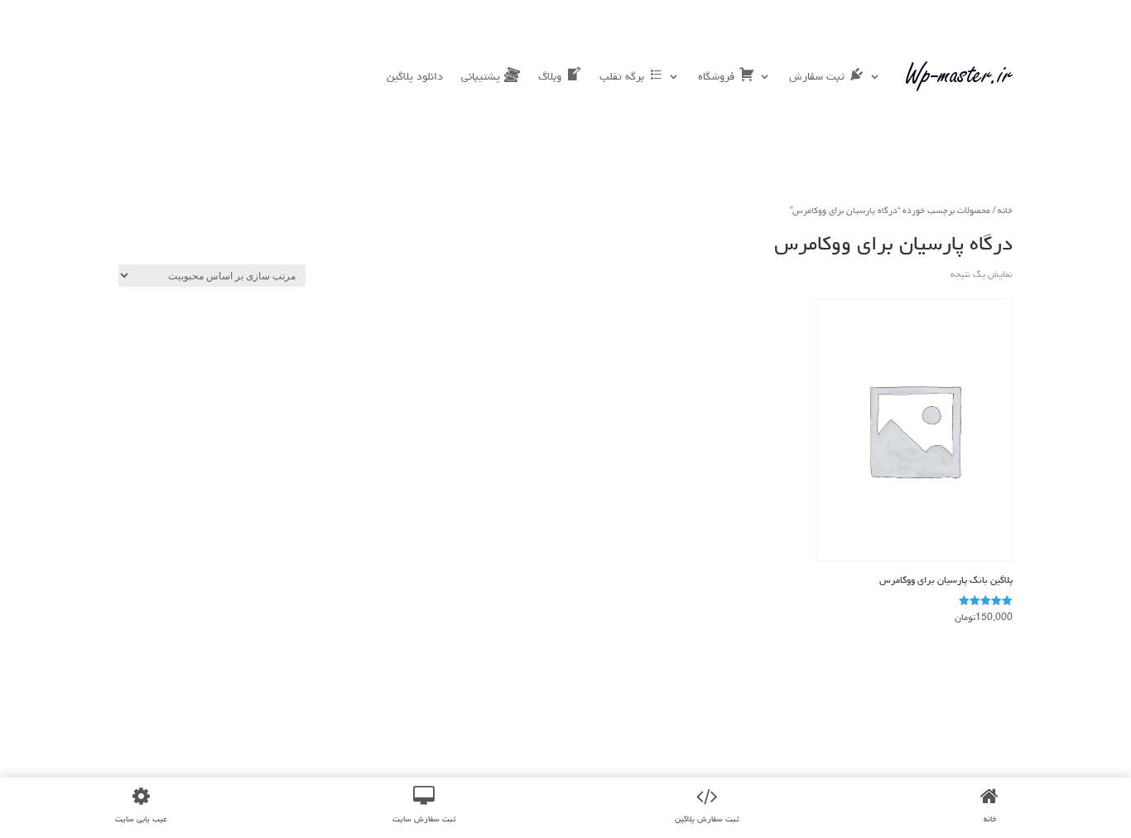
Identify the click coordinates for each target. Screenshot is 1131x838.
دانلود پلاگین (415, 76)
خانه (1005, 210)
